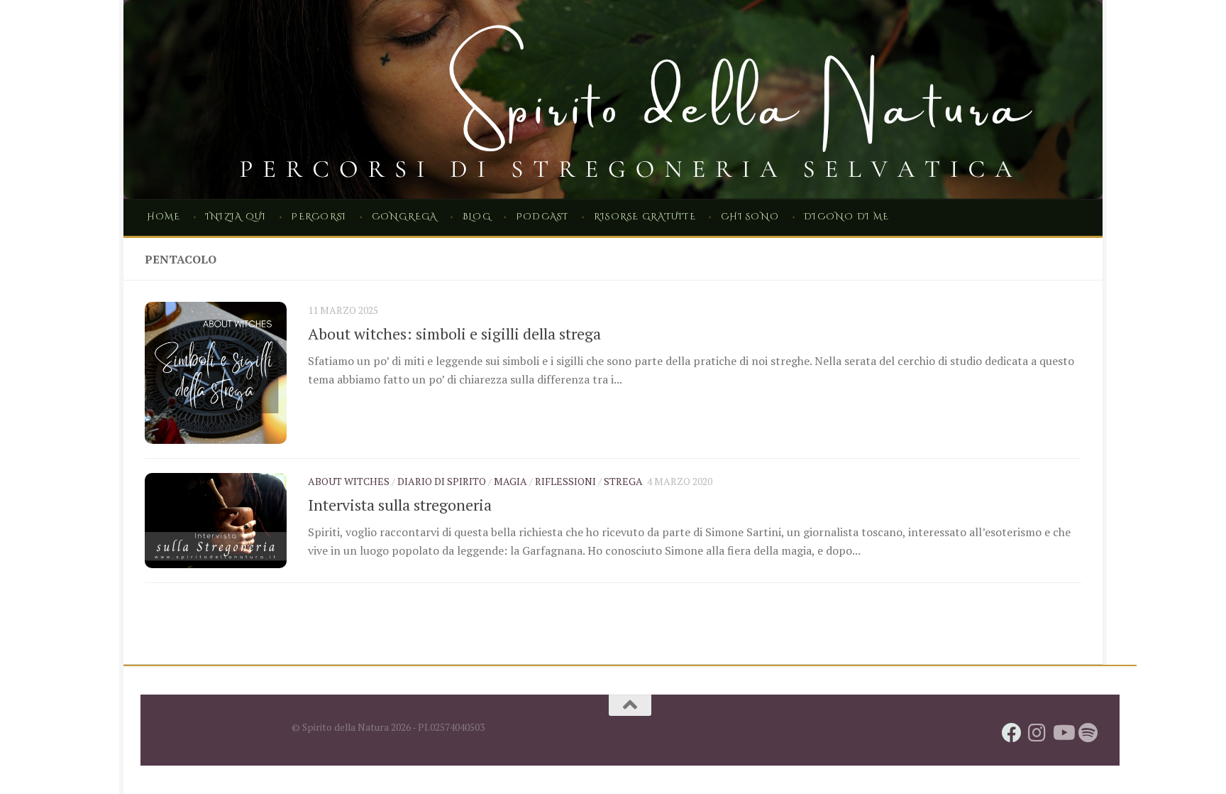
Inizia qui (236, 217)
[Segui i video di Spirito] (1063, 733)
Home (164, 217)
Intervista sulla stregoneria (400, 504)
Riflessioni (565, 481)
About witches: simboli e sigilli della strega (454, 333)
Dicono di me (846, 217)
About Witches (349, 481)
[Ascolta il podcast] (1088, 733)
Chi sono (750, 217)
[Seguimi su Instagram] (1037, 733)
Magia (510, 481)
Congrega (405, 217)
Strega (623, 481)
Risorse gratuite (645, 217)
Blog (477, 217)
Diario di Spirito (441, 481)
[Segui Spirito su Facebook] (1012, 733)
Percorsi (318, 217)
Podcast (542, 217)
